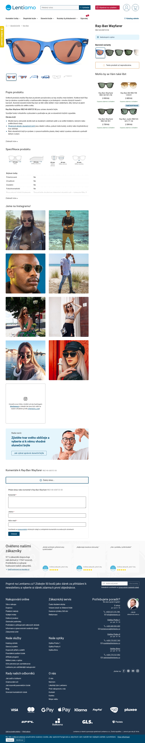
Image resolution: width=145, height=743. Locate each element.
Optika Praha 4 (113, 634)
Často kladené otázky (57, 604)
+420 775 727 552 (113, 655)
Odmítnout (19, 740)
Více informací (123, 737)
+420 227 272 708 (113, 612)
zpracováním (22, 529)
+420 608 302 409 (113, 626)
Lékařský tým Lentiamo (58, 685)
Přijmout (10, 740)
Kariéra (51, 695)
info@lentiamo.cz (113, 614)
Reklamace (53, 614)
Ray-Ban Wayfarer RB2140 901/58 (106, 94)
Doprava (9, 608)
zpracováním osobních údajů (129, 587)
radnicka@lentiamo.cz (111, 657)
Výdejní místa (11, 614)
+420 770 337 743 (113, 640)
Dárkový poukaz (12, 618)
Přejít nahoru (26, 732)
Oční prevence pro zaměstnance (18, 663)
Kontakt (52, 692)
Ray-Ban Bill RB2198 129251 (129, 94)
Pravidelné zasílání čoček (15, 653)
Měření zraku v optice (14, 660)
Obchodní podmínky (13, 621)
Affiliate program (12, 657)
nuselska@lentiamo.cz (111, 643)
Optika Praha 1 (113, 620)
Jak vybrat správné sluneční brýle (29, 453)
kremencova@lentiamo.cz (110, 629)
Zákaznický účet (12, 632)
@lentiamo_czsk (34, 409)
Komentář (12, 495)
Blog (7, 688)
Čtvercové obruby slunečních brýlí (21, 126)
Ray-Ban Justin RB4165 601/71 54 (128, 120)
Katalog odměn (12, 643)
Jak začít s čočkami (13, 678)
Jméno (11, 512)
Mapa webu (53, 699)
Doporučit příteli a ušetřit (15, 650)
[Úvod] (6, 25)
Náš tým (52, 682)
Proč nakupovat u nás (57, 688)
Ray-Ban (26, 26)
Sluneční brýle (15, 26)
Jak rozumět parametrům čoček (18, 685)
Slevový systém (12, 646)
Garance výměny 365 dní (58, 611)
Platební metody (12, 611)
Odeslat (14, 534)
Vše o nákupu (11, 604)
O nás (51, 678)
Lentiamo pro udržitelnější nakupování (20, 667)
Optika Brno (115, 648)
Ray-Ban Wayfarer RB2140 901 (106, 120)
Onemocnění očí (12, 682)
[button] (11, 77)
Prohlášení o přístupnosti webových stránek (22, 625)
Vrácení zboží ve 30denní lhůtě (60, 608)
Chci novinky (133, 583)
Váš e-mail (12, 520)
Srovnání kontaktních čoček (16, 692)
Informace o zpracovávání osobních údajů (22, 628)
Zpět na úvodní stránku (13, 732)
